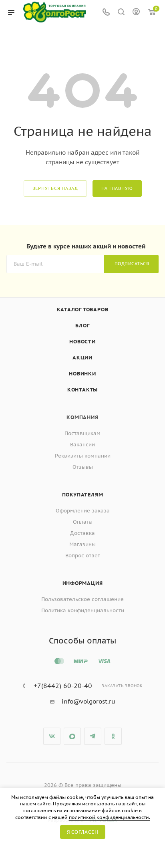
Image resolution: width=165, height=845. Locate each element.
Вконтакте (51, 736)
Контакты (82, 389)
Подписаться (132, 263)
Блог (82, 325)
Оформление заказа (83, 510)
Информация (82, 583)
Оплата (82, 521)
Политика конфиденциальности (82, 610)
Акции (82, 357)
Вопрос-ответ (82, 555)
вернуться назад (55, 188)
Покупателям (82, 494)
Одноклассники (113, 736)
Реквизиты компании (83, 455)
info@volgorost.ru (88, 701)
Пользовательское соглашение (82, 599)
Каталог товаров (83, 309)
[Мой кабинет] (136, 12)
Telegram (92, 736)
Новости (82, 341)
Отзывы (82, 467)
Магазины (82, 544)
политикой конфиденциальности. (109, 817)
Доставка (82, 533)
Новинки (82, 373)
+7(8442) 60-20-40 (63, 685)
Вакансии (82, 444)
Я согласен (83, 832)
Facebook (72, 736)
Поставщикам (82, 433)
